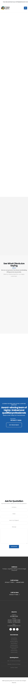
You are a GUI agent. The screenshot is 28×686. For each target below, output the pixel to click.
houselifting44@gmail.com (14, 625)
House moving (14, 650)
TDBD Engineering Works (12, 289)
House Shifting (14, 643)
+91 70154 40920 (16, 622)
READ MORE (7, 100)
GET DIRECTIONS (14, 616)
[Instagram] (10, 629)
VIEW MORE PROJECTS (14, 388)
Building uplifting (14, 641)
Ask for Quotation (9, 40)
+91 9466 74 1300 (16, 621)
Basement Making (14, 647)
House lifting (14, 638)
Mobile (14, 513)
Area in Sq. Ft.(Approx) (14, 520)
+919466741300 (20, 582)
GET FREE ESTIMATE (14, 425)
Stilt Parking (14, 648)
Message (14, 526)
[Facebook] (17, 629)
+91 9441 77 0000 (10, 105)
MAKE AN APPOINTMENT (14, 60)
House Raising (14, 639)
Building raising (14, 645)
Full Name (14, 507)
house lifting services (12, 30)
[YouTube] (14, 629)
